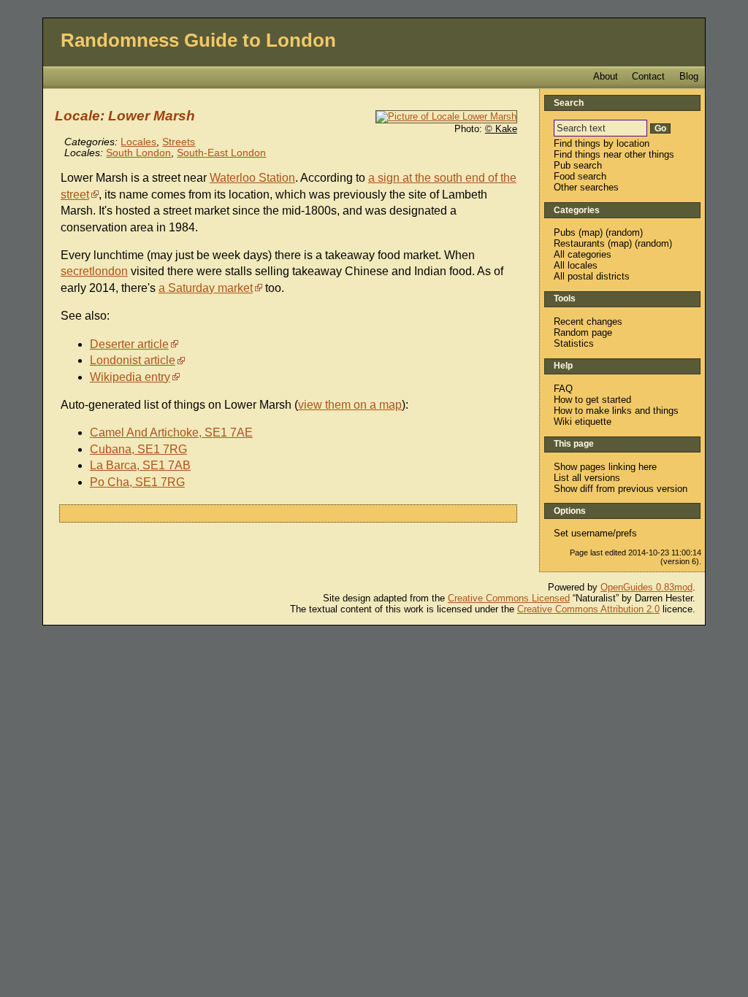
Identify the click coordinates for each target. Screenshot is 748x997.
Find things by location (601, 143)
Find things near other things (614, 154)
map (590, 232)
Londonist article (132, 360)
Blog (688, 76)
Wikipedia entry (130, 377)
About (605, 76)
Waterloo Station (252, 178)
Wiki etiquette (582, 421)
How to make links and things (616, 410)
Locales (138, 141)
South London (138, 152)
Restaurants (579, 243)
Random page (583, 332)
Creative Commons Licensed (509, 598)
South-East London (221, 152)
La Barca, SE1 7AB (140, 465)
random (624, 232)
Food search (580, 176)
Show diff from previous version (620, 488)
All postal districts (592, 276)
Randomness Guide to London (198, 40)
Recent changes (588, 321)
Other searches (586, 187)
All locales (576, 265)
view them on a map (350, 405)
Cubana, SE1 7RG (138, 449)
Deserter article (129, 344)
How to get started (592, 399)
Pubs (565, 232)
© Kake (501, 128)
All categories (582, 254)
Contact (648, 76)
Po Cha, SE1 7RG (137, 482)
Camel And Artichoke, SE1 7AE (171, 432)
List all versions (587, 477)
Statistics (574, 343)
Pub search (578, 165)
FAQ (563, 388)
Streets (178, 141)
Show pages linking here (605, 466)
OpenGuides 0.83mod (646, 587)
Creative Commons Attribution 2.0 (588, 609)
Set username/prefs (595, 533)
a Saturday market (206, 288)
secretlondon (94, 271)
